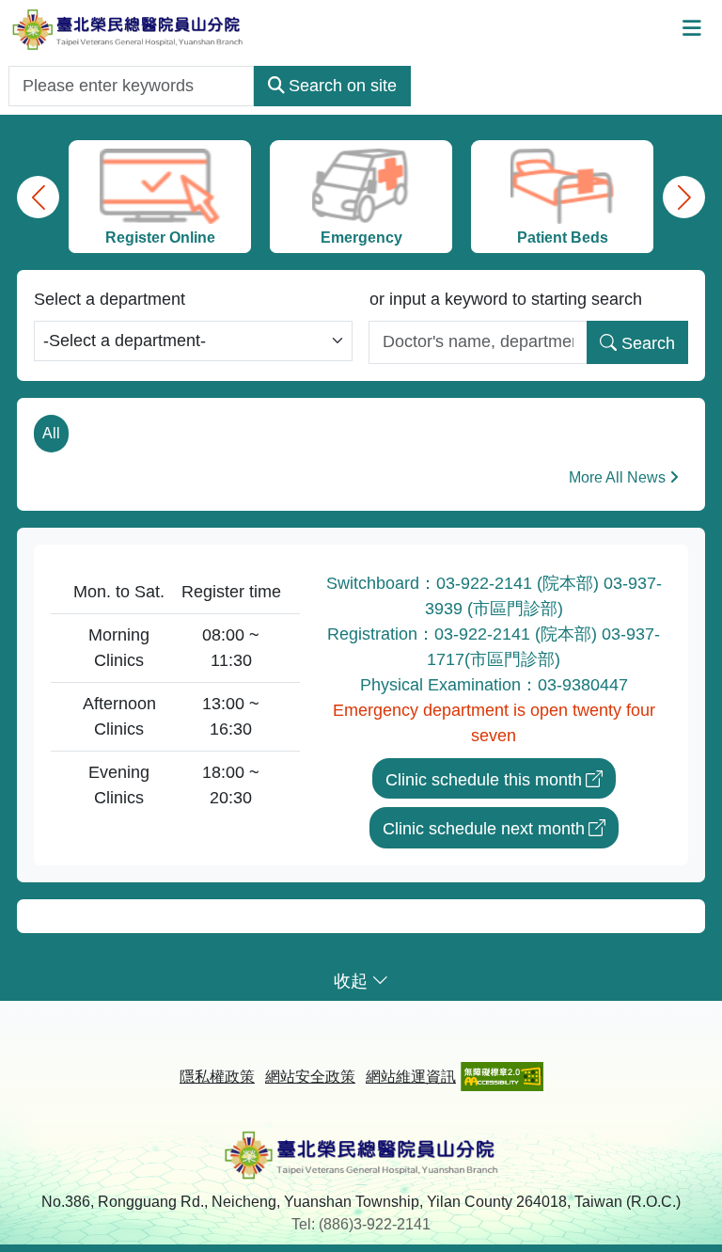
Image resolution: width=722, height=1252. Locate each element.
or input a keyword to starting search (505, 299)
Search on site (343, 85)
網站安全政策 (310, 1077)
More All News (617, 477)
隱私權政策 (217, 1077)
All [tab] (51, 433)
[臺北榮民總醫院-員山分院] (127, 28)
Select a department (109, 299)
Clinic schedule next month (484, 828)
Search (648, 343)
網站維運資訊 (411, 1077)
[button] (38, 197)
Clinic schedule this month (483, 779)
